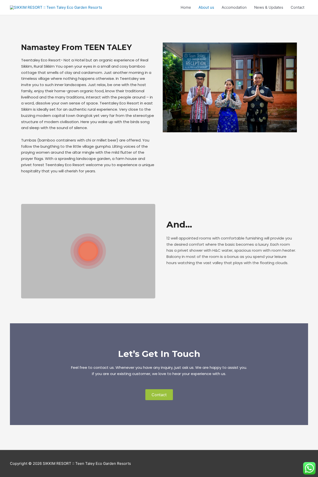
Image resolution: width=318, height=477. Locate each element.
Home (186, 7)
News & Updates (268, 7)
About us (206, 7)
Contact (297, 7)
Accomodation (234, 7)
